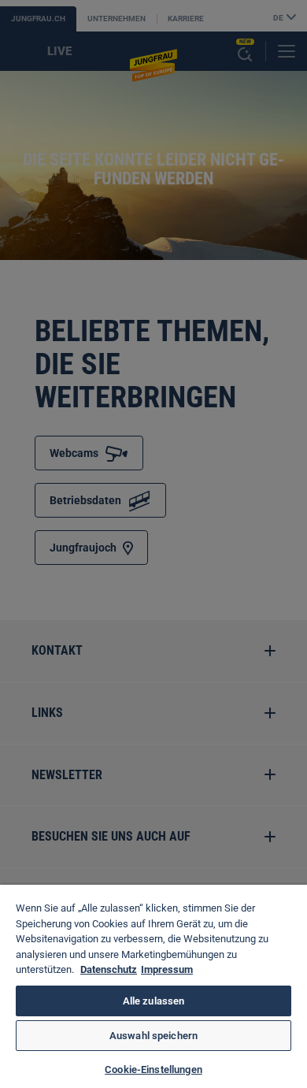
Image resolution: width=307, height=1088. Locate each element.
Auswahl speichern (153, 1036)
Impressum (167, 969)
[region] (153, 986)
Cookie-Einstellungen (153, 1069)
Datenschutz (108, 969)
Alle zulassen (154, 1001)
